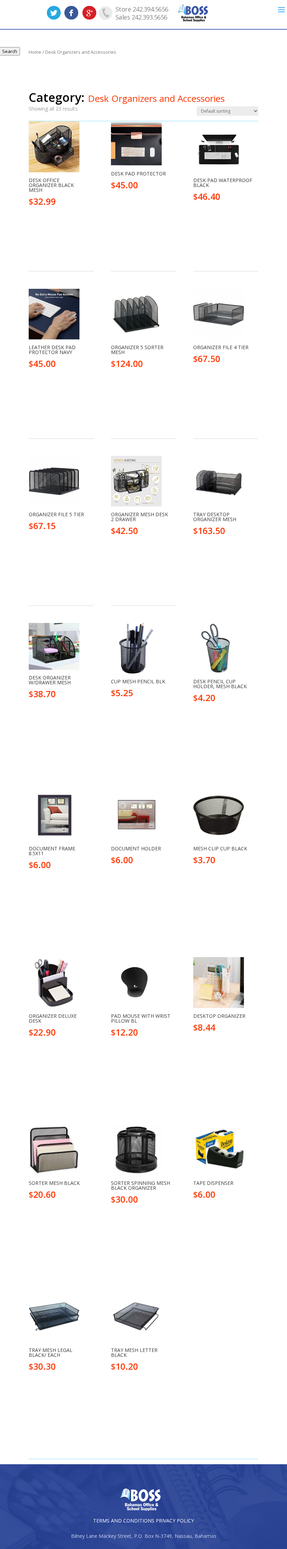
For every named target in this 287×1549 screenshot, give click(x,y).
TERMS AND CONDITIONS (123, 1520)
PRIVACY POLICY (175, 1520)
